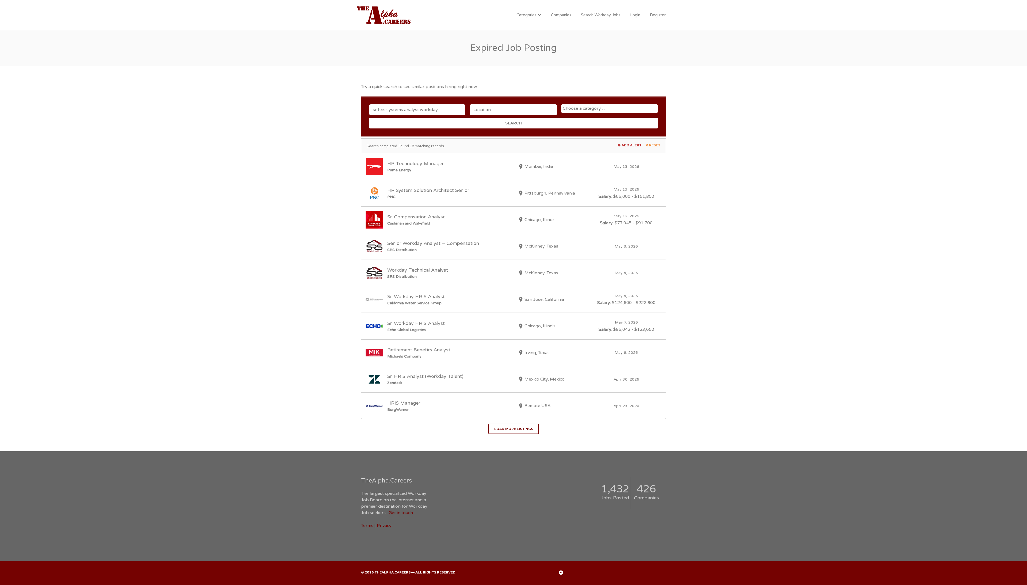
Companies (561, 15)
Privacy (384, 525)
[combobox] (609, 108)
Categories (526, 15)
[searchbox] (610, 108)
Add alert (632, 145)
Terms (367, 525)
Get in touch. (401, 512)
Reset (654, 145)
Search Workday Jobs (600, 15)
